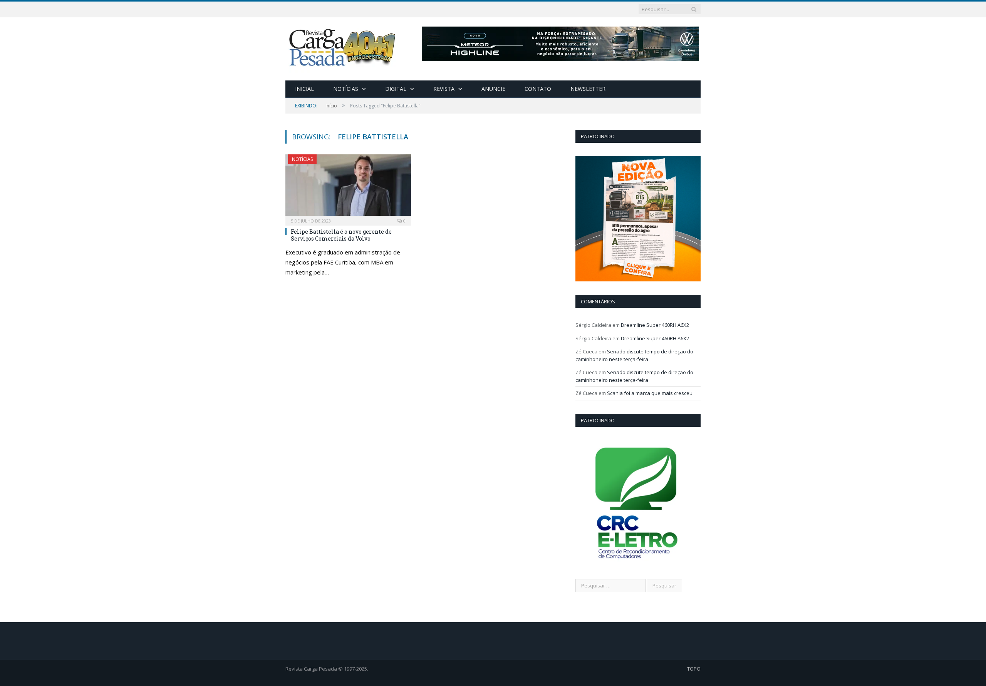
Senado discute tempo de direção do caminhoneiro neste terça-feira (634, 355)
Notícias (345, 88)
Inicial (304, 88)
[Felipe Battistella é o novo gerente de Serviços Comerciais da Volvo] (348, 187)
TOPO (694, 668)
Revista (443, 88)
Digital (395, 88)
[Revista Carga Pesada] (343, 47)
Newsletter (587, 88)
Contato (538, 88)
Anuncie (493, 88)
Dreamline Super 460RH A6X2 (655, 324)
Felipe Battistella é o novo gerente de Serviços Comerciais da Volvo (341, 235)
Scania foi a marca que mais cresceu (650, 393)
